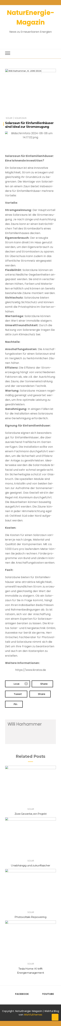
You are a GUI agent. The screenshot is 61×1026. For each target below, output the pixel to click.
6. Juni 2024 (34, 71)
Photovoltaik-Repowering (30, 917)
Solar (9, 118)
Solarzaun (21, 118)
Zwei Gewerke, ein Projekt (31, 813)
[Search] (27, 39)
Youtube (48, 994)
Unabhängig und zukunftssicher (30, 865)
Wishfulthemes (33, 1014)
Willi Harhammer (17, 70)
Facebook (22, 994)
